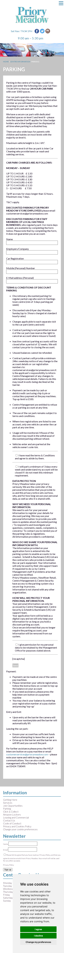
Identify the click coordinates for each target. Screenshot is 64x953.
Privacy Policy (8, 865)
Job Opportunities (13, 805)
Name (5, 844)
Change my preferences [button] (38, 942)
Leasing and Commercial (16, 817)
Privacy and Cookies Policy (17, 826)
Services (7, 802)
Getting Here (10, 799)
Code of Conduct (12, 823)
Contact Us (9, 820)
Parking (7, 808)
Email (5, 850)
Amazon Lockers (12, 814)
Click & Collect (10, 811)
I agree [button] (38, 929)
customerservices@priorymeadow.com (27, 754)
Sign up (7, 869)
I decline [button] (38, 935)
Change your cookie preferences (20, 829)
